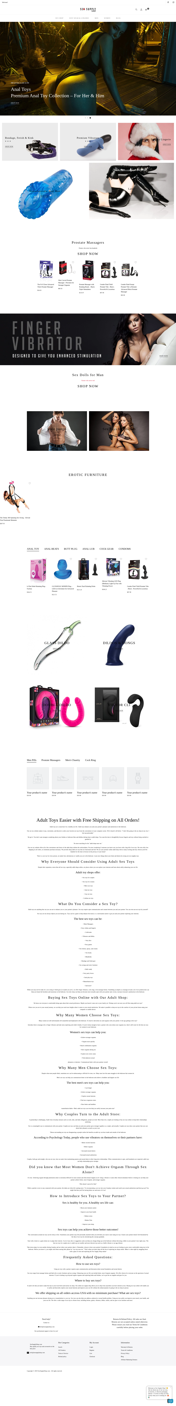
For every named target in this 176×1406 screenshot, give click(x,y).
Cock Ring (90, 767)
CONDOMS (125, 549)
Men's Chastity (72, 767)
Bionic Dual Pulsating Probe (86, 586)
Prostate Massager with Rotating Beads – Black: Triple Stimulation (87, 287)
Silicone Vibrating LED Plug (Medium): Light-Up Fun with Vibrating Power (112, 583)
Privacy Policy (125, 1360)
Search (60, 1354)
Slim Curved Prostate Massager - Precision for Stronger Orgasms (66, 282)
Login (91, 1354)
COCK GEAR (107, 549)
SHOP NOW (9, 146)
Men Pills (31, 767)
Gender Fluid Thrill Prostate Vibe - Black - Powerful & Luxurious (107, 287)
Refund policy (62, 1363)
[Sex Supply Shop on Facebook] (168, 2)
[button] (85, 118)
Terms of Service (63, 1360)
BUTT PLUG (70, 549)
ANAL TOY (33, 549)
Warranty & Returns (127, 1354)
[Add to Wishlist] (52, 262)
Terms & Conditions (127, 1357)
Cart (91, 1360)
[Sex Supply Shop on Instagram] (173, 2)
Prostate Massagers (50, 767)
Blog (122, 1363)
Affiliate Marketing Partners (129, 1367)
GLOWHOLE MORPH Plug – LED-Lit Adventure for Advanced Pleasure (63, 588)
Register (92, 1357)
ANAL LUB (88, 549)
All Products (61, 1357)
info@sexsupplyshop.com (47, 1334)
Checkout (92, 1363)
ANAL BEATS (51, 549)
